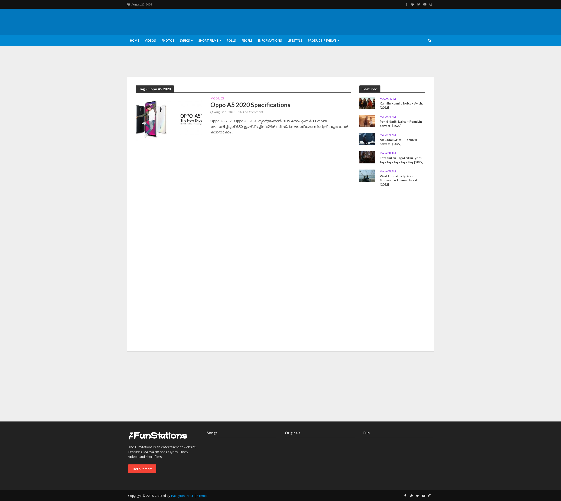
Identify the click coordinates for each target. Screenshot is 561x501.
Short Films (208, 40)
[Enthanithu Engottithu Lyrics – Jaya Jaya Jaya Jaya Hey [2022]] (367, 157)
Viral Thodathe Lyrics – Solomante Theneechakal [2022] (398, 180)
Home (134, 40)
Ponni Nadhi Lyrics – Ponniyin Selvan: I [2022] (401, 123)
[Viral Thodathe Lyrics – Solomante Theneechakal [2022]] (367, 175)
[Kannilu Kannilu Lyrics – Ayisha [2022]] (367, 102)
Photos (168, 40)
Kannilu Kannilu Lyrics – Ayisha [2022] (402, 105)
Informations (270, 40)
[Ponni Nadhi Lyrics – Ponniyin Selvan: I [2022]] (367, 120)
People (246, 40)
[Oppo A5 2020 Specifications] (169, 118)
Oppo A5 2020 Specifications (250, 104)
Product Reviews (322, 40)
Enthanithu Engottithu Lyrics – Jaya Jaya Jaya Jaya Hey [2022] (402, 160)
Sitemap (202, 496)
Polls (231, 40)
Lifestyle (295, 40)
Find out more (142, 469)
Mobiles (217, 98)
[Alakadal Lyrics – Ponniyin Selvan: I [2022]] (367, 138)
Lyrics (185, 40)
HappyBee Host (182, 496)
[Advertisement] (392, 270)
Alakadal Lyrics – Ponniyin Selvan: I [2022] (398, 142)
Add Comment (253, 112)
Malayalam (388, 99)
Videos (150, 40)
